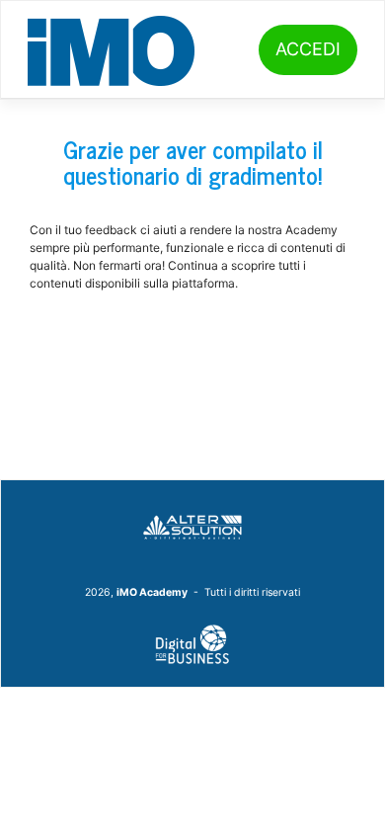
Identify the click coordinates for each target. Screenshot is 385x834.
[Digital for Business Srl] (192, 643)
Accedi (308, 49)
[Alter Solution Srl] (192, 525)
